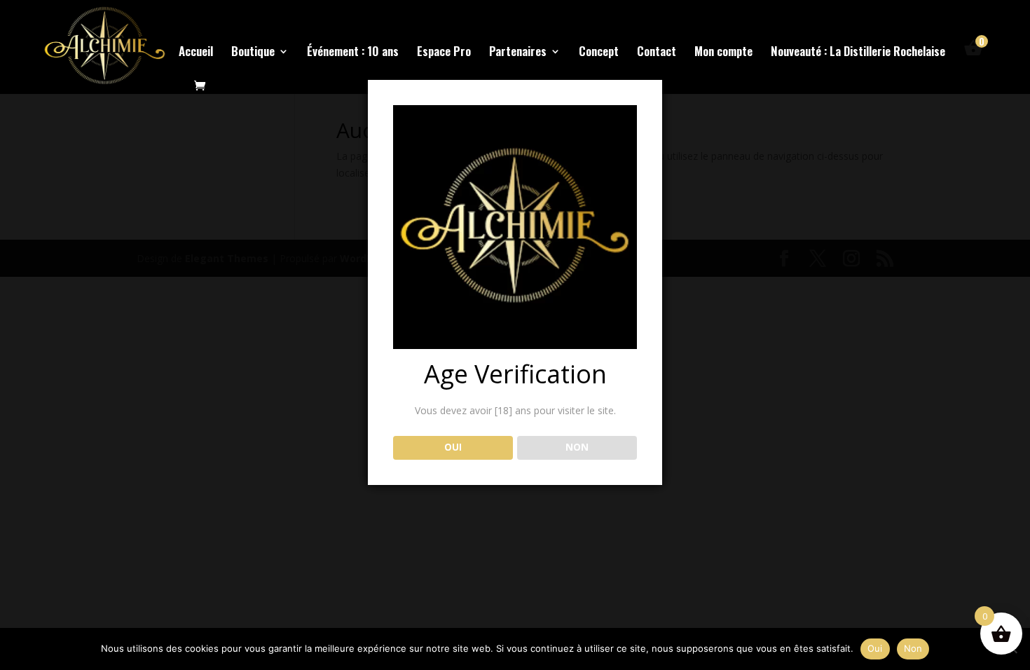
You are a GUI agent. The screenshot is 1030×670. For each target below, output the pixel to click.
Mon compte (723, 53)
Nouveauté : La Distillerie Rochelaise (858, 53)
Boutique (253, 53)
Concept (599, 53)
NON (577, 447)
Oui (875, 648)
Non (913, 648)
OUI (453, 447)
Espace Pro (444, 53)
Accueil (196, 53)
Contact (656, 53)
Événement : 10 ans (353, 53)
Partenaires (518, 53)
